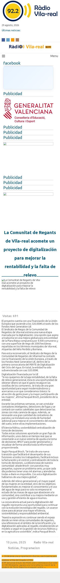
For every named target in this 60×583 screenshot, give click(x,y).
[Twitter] (8, 39)
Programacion (30, 547)
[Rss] (13, 39)
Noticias (13, 547)
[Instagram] (17, 39)
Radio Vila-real (44, 542)
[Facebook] (3, 39)
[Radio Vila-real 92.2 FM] (30, 46)
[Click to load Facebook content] (28, 77)
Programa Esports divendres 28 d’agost (24, 33)
